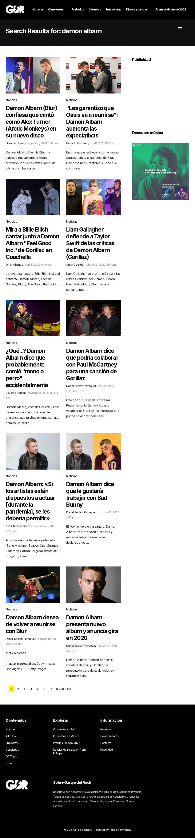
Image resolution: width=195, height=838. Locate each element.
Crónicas (95, 9)
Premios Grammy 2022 (170, 9)
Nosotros (105, 729)
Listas (9, 763)
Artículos (78, 9)
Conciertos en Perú (64, 729)
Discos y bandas (137, 9)
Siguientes (63, 689)
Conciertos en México (66, 736)
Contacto (105, 743)
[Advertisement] (160, 93)
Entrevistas (113, 9)
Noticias (37, 9)
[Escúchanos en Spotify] (160, 171)
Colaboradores (109, 736)
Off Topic (11, 756)
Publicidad (106, 749)
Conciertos (56, 9)
